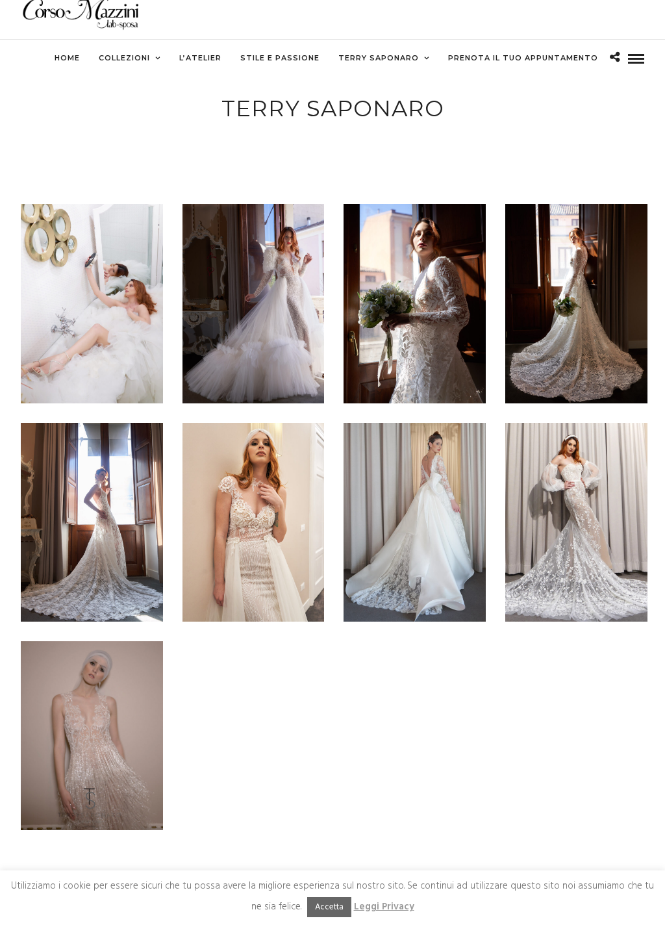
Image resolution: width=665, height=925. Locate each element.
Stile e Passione (280, 57)
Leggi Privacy (384, 907)
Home (67, 57)
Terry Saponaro (378, 57)
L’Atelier (200, 57)
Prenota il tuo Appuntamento (523, 57)
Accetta (329, 907)
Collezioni (124, 57)
